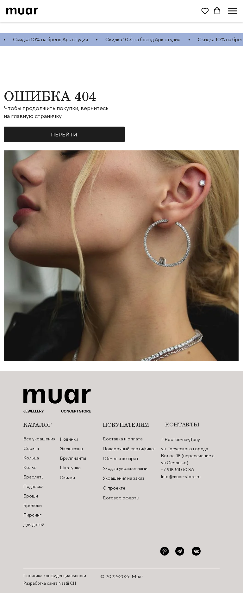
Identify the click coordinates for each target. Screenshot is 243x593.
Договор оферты (121, 497)
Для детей (33, 524)
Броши (30, 495)
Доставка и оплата (123, 438)
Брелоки (32, 505)
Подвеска (33, 486)
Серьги (31, 448)
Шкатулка (70, 467)
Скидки (67, 477)
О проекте (114, 488)
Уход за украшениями (125, 468)
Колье (29, 467)
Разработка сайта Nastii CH (49, 583)
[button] (205, 11)
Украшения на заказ (123, 478)
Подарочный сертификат (129, 448)
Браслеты (33, 476)
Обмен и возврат (121, 458)
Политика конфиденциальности (54, 575)
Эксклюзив (71, 448)
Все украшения (39, 438)
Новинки (69, 439)
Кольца (31, 457)
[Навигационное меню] (232, 11)
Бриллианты (73, 458)
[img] (164, 551)
